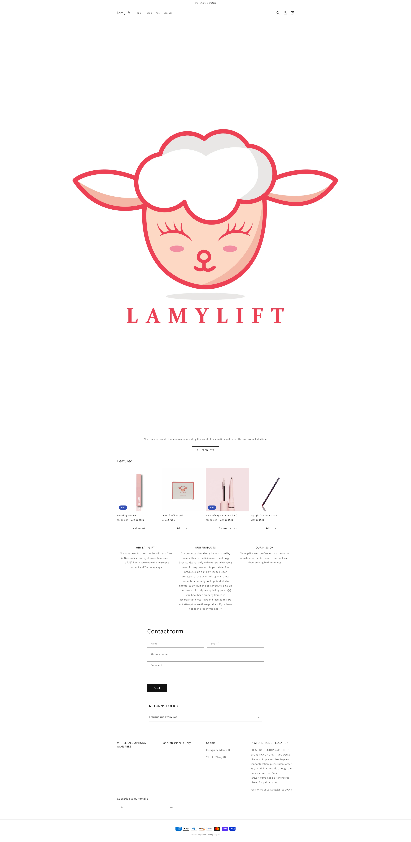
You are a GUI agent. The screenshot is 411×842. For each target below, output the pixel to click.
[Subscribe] (171, 807)
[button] (278, 12)
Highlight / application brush (264, 515)
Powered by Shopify (212, 835)
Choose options (228, 528)
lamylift (201, 835)
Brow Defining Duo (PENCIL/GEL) (221, 515)
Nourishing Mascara (126, 515)
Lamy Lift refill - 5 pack (173, 515)
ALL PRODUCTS (205, 450)
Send (157, 688)
